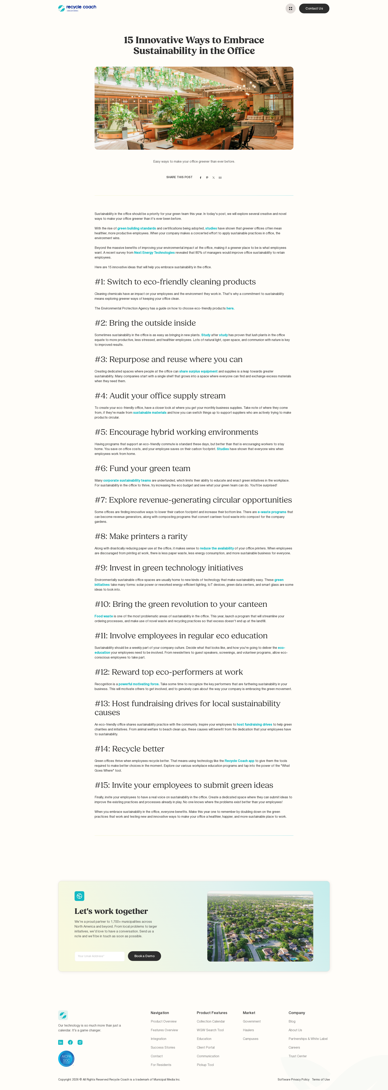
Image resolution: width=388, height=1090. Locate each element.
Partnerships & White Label (308, 1039)
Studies (223, 449)
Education (204, 1039)
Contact (157, 1056)
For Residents (161, 1065)
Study (205, 335)
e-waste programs (272, 512)
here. (230, 308)
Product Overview (164, 1021)
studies (211, 228)
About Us (295, 1030)
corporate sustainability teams (127, 480)
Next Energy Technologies (154, 252)
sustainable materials (150, 412)
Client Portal (206, 1047)
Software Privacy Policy (293, 1079)
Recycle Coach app (239, 761)
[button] (290, 8)
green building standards (136, 228)
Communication (208, 1056)
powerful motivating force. (139, 684)
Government (252, 1021)
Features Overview (164, 1030)
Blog (292, 1021)
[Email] (220, 177)
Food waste (104, 616)
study (223, 335)
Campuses (250, 1039)
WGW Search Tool (210, 1030)
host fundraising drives (255, 724)
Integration (158, 1039)
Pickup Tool (205, 1065)
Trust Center (298, 1056)
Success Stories (163, 1047)
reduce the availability (216, 548)
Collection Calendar (211, 1021)
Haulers (248, 1030)
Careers (294, 1047)
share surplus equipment (198, 371)
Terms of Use (321, 1079)
